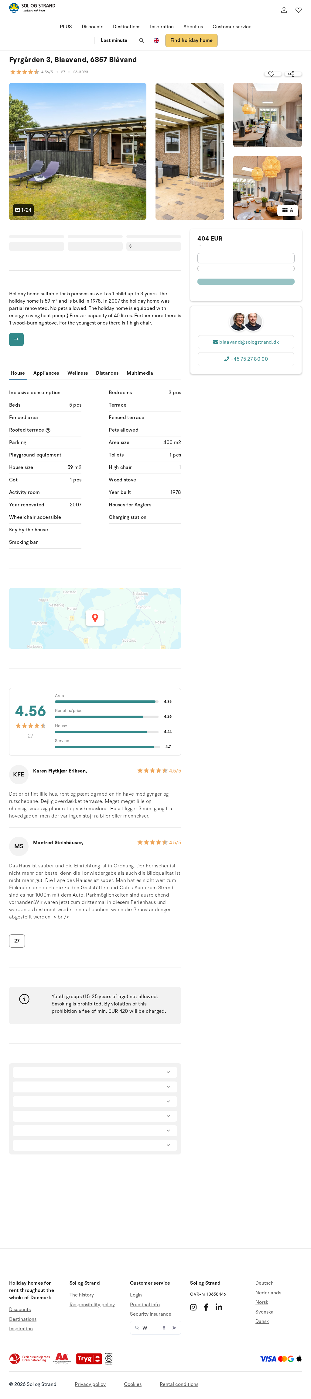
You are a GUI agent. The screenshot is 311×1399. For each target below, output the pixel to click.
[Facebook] (206, 1307)
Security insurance (150, 1314)
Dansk (262, 1321)
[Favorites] (298, 10)
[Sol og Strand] (32, 9)
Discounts (92, 26)
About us (193, 26)
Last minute (114, 40)
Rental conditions (179, 1384)
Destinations (126, 26)
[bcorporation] (110, 1363)
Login (136, 1295)
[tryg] (91, 1363)
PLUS (66, 26)
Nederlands (268, 1293)
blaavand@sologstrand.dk (249, 342)
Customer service (232, 26)
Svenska (264, 1312)
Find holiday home (191, 40)
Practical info (145, 1304)
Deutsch (264, 1283)
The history (82, 1295)
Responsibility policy (92, 1304)
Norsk (261, 1302)
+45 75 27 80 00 (249, 359)
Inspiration (162, 26)
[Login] (284, 10)
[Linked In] (219, 1307)
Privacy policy (90, 1384)
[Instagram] (193, 1307)
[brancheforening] (30, 1363)
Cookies (133, 1384)
